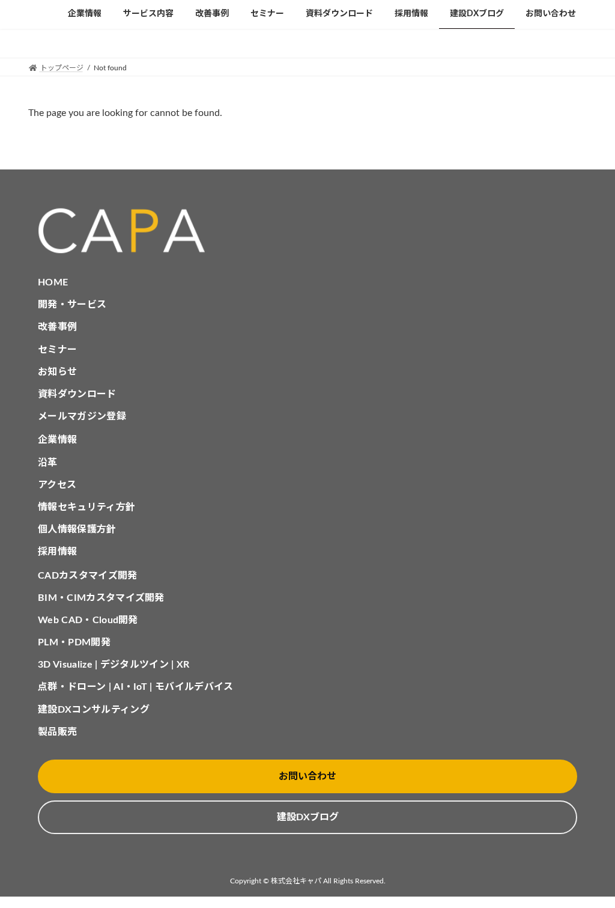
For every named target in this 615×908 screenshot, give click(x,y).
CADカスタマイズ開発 (88, 575)
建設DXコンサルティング (94, 710)
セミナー (57, 350)
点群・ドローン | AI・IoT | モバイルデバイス (136, 687)
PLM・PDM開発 (74, 642)
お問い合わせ (307, 776)
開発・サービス (72, 304)
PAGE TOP (588, 870)
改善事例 (57, 327)
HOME (53, 282)
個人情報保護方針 (77, 529)
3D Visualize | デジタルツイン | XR (114, 664)
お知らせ (57, 372)
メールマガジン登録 (82, 416)
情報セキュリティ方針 (86, 507)
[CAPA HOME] (307, 231)
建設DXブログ (308, 817)
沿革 (48, 463)
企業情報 (57, 440)
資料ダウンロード (77, 394)
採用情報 (57, 551)
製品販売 (57, 732)
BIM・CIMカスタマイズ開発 (101, 598)
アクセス (57, 485)
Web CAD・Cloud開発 (88, 620)
